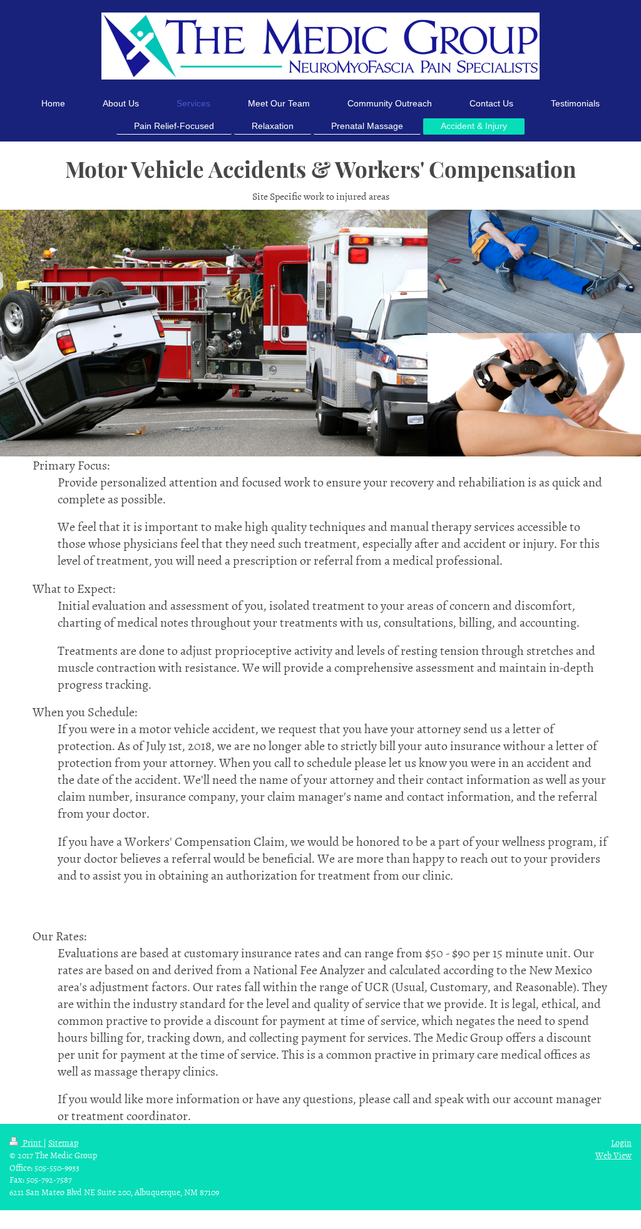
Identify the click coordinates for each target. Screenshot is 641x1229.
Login (621, 1142)
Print (32, 1142)
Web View (613, 1154)
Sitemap (63, 1142)
